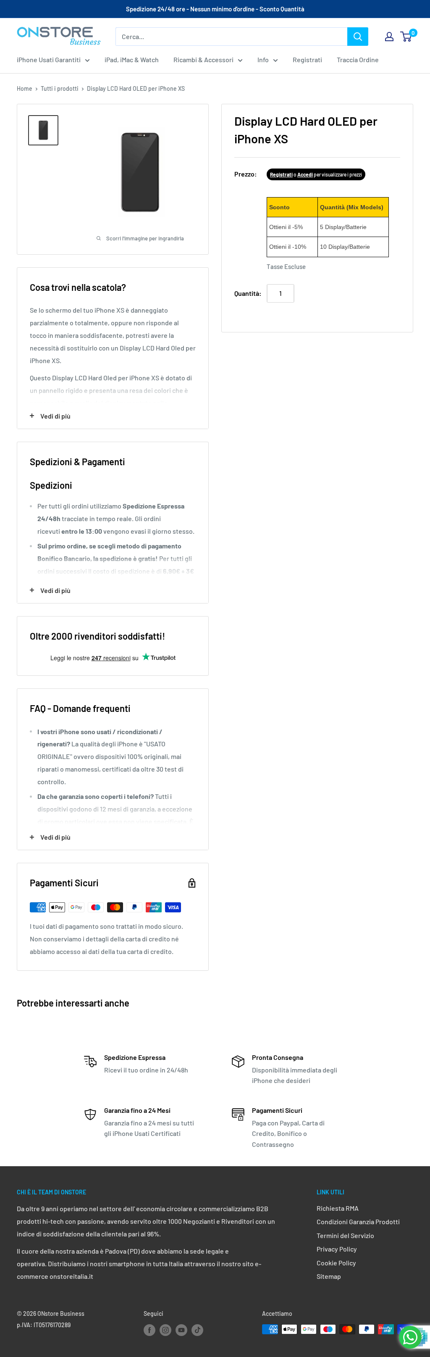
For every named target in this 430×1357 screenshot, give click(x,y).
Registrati (307, 59)
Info (263, 59)
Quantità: (248, 293)
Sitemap (329, 1276)
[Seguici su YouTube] (181, 1330)
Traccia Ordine (358, 59)
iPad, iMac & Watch (132, 59)
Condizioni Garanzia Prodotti (358, 1221)
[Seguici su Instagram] (165, 1330)
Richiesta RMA (338, 1208)
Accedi (305, 174)
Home (24, 88)
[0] (406, 37)
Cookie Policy (336, 1263)
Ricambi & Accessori (203, 59)
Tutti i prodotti (60, 88)
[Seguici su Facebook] (149, 1330)
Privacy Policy (337, 1249)
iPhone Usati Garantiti (49, 59)
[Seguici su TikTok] (197, 1330)
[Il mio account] (389, 36)
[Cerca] (357, 36)
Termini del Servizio (345, 1235)
